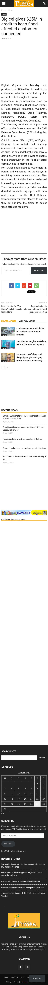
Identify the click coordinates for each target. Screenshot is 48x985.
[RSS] (27, 967)
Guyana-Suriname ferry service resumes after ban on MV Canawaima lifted (24, 417)
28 (31, 804)
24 (5, 804)
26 (18, 804)
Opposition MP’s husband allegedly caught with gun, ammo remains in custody (29, 357)
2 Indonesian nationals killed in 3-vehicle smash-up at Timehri (30, 331)
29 (37, 804)
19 (18, 799)
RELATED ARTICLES (8, 321)
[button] (44, 3)
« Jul (3, 813)
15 (37, 793)
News (4, 14)
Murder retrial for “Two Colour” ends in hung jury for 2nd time (12, 309)
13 (25, 793)
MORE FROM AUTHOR (27, 321)
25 (12, 804)
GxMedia (25, 982)
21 (31, 799)
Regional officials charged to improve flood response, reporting (35, 309)
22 (37, 799)
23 (44, 799)
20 (25, 799)
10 (5, 793)
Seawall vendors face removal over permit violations (24, 448)
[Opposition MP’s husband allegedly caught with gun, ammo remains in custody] (8, 357)
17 (5, 799)
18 (12, 799)
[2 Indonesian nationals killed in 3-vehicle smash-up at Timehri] (8, 331)
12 (18, 793)
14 (31, 793)
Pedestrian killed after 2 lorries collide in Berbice (22, 439)
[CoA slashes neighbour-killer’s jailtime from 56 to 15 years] (8, 344)
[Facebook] (20, 967)
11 (12, 793)
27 (25, 804)
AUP (22, 977)
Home (6, 977)
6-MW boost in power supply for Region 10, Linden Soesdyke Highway (23, 428)
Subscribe (38, 270)
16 (44, 793)
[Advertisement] (24, 61)
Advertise (14, 977)
